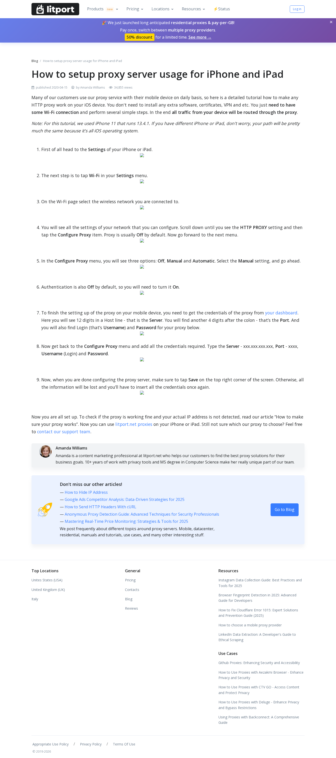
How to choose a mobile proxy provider (250, 625)
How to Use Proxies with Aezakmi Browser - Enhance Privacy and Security (261, 675)
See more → (200, 37)
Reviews (131, 608)
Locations (160, 9)
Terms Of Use (124, 744)
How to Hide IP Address (86, 492)
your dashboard (281, 313)
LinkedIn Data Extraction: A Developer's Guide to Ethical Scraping (257, 637)
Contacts (132, 589)
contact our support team (63, 431)
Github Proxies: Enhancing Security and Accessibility (259, 662)
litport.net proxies (133, 424)
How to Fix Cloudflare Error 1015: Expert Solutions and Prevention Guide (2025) (258, 613)
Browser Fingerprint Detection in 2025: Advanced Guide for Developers (257, 598)
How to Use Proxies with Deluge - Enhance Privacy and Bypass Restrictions (258, 705)
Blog (34, 61)
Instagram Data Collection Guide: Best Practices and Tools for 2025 (260, 583)
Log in (297, 9)
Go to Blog (284, 509)
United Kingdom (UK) (48, 589)
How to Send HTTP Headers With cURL (100, 507)
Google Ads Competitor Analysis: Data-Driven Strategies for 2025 (124, 499)
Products (100, 9)
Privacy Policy (91, 744)
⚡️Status (221, 9)
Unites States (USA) (46, 580)
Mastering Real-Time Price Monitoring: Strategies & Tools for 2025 (126, 521)
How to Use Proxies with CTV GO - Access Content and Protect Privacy (258, 690)
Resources (191, 9)
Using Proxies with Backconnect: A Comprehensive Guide (258, 720)
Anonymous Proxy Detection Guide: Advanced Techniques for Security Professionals (142, 514)
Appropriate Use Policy (50, 744)
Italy (34, 599)
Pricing (132, 9)
